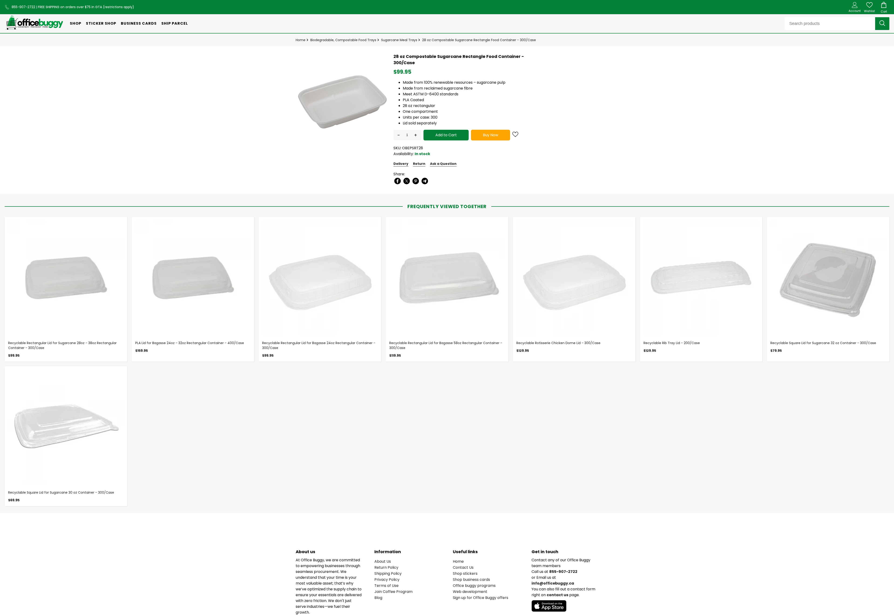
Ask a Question (443, 163)
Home (300, 40)
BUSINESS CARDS (139, 23)
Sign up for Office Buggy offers (480, 597)
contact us (557, 595)
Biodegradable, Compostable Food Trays (343, 40)
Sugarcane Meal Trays (399, 40)
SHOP (75, 23)
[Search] (882, 23)
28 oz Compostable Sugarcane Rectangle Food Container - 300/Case (479, 40)
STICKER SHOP (101, 23)
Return (419, 163)
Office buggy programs (474, 585)
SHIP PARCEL (174, 23)
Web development (470, 591)
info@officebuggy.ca (553, 583)
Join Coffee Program (393, 591)
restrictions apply (118, 7)
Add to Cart (446, 135)
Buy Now (490, 135)
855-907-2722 (24, 7)
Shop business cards (471, 579)
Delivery (400, 163)
